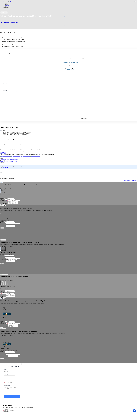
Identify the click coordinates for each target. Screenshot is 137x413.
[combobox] (4, 92)
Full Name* (2, 198)
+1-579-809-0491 (5, 167)
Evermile (11, 159)
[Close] (135, 1)
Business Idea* (3, 226)
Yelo (1, 159)
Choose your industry (4, 259)
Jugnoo (14, 159)
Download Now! (83, 118)
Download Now (3, 152)
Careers (1, 161)
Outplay (17, 159)
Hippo (6, 159)
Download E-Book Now (9, 23)
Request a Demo (3, 204)
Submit (2, 327)
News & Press (16, 161)
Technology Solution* (4, 203)
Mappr (8, 159)
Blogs (8, 161)
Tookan (3, 159)
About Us (4, 161)
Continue (2, 263)
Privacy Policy (134, 180)
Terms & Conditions (127, 180)
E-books (10, 161)
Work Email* (2, 199)
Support (13, 161)
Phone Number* (3, 200)
